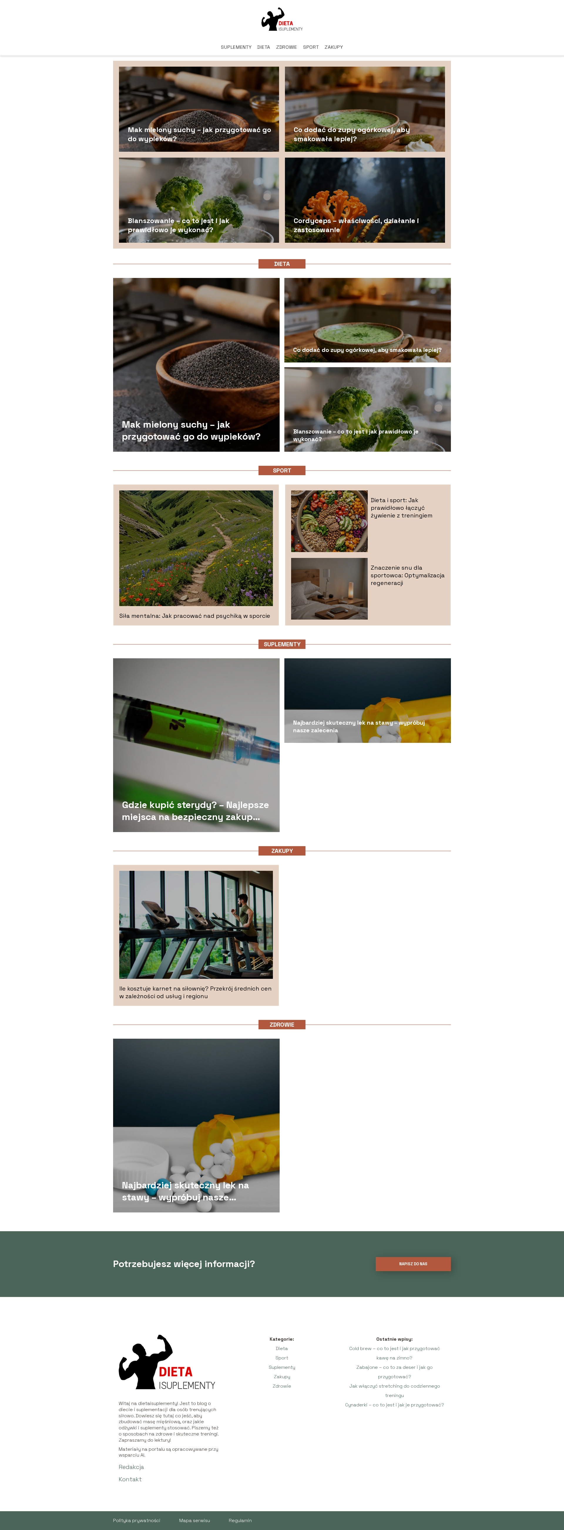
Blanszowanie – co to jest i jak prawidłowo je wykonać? (178, 225)
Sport (311, 47)
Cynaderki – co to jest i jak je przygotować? (394, 1405)
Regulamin (240, 1520)
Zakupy (334, 47)
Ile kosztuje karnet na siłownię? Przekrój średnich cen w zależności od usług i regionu (195, 992)
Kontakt (130, 1479)
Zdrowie (286, 47)
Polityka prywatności (136, 1520)
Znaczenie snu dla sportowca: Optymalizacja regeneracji (408, 575)
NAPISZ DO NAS (413, 1263)
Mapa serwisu (194, 1520)
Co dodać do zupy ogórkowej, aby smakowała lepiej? (352, 134)
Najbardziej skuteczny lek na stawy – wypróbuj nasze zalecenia (359, 726)
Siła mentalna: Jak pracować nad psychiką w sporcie (194, 616)
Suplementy (236, 47)
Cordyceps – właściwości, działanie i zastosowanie (356, 225)
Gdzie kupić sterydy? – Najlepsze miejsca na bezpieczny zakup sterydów (195, 811)
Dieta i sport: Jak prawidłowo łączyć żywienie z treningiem (401, 507)
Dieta (263, 47)
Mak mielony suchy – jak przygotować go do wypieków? (199, 134)
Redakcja (131, 1467)
